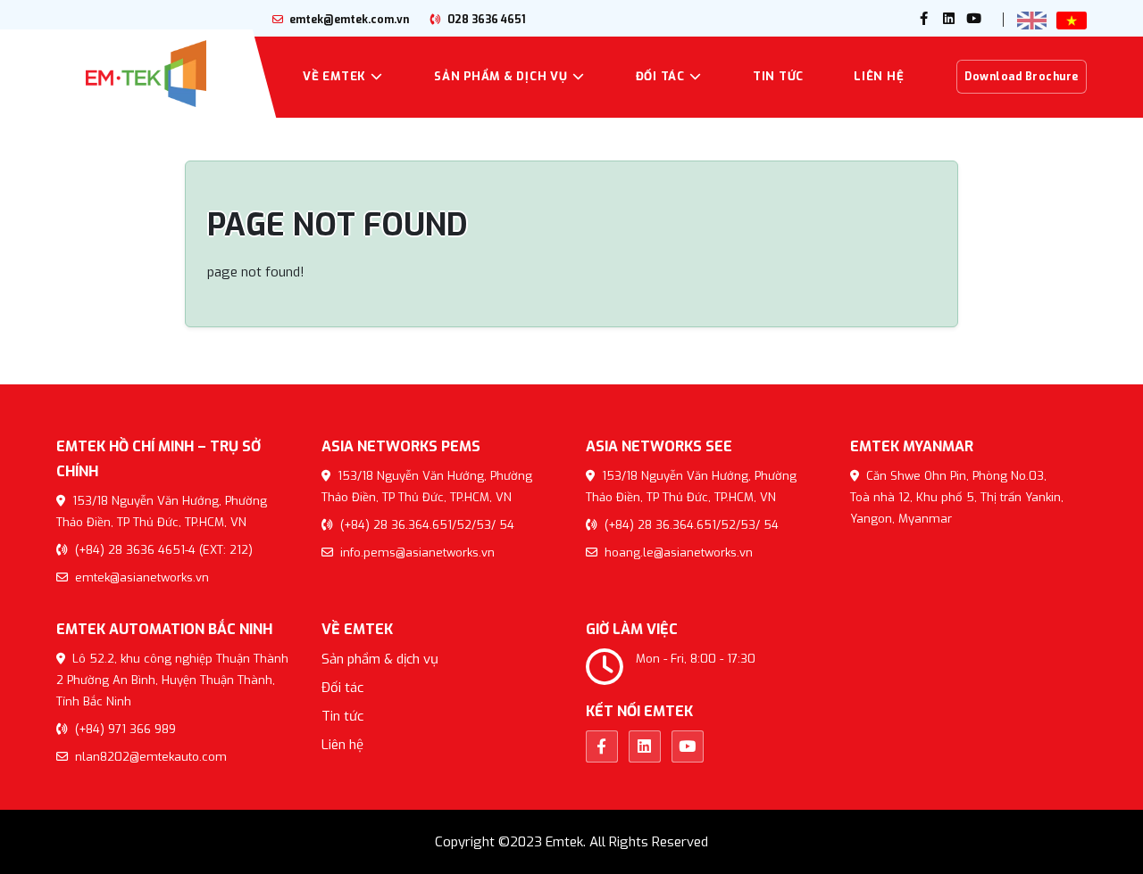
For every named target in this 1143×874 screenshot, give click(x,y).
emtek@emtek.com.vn (348, 19)
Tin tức (778, 76)
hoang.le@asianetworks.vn (677, 552)
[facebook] (924, 20)
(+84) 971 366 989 (123, 729)
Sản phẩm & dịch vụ (501, 76)
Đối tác (660, 76)
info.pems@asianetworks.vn (416, 552)
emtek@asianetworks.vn (140, 577)
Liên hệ (879, 76)
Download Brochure (1021, 77)
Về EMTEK (334, 76)
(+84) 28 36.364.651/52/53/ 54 (425, 524)
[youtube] (974, 20)
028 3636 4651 (485, 19)
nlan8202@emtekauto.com (149, 756)
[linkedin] (949, 20)
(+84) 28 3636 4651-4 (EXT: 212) (162, 549)
